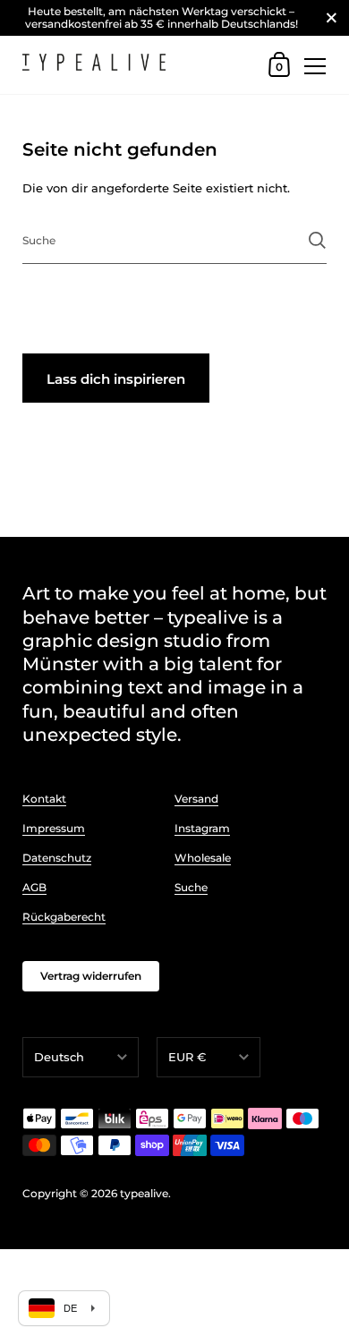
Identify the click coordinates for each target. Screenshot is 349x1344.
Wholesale (202, 857)
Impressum (53, 828)
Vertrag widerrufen (90, 975)
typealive (144, 1193)
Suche (191, 887)
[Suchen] (317, 240)
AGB (34, 887)
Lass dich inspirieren (116, 378)
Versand (196, 798)
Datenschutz (56, 857)
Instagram (202, 828)
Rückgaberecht (64, 916)
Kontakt (44, 798)
